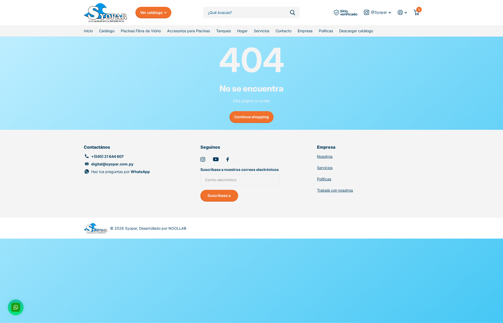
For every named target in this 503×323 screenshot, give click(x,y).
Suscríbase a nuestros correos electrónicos (239, 169)
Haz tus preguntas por (120, 171)
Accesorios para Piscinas (188, 31)
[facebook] (227, 159)
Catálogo (106, 31)
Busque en (292, 13)
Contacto (283, 31)
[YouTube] (215, 159)
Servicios (261, 31)
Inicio (88, 31)
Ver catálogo (151, 12)
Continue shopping (251, 117)
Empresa (305, 31)
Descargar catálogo (356, 31)
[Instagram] (202, 159)
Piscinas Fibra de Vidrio (141, 31)
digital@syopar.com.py (112, 164)
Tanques (223, 31)
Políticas (326, 31)
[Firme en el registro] (402, 12)
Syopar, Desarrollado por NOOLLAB (155, 228)
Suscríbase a (219, 195)
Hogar (242, 31)
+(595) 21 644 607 (107, 156)
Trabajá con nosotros (335, 190)
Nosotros (324, 156)
